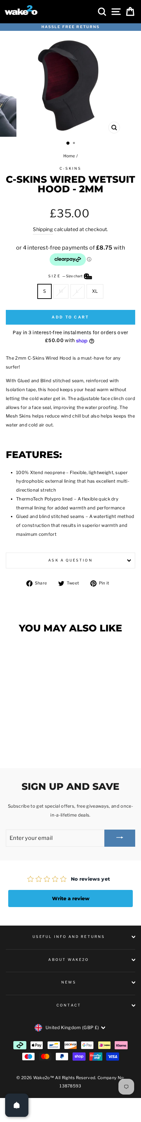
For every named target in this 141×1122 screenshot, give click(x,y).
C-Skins (71, 168)
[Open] (16, 1105)
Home (69, 156)
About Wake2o (68, 959)
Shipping (43, 229)
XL (95, 291)
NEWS (68, 982)
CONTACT (68, 1005)
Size (65, 276)
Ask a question (70, 560)
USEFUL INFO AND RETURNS (69, 936)
